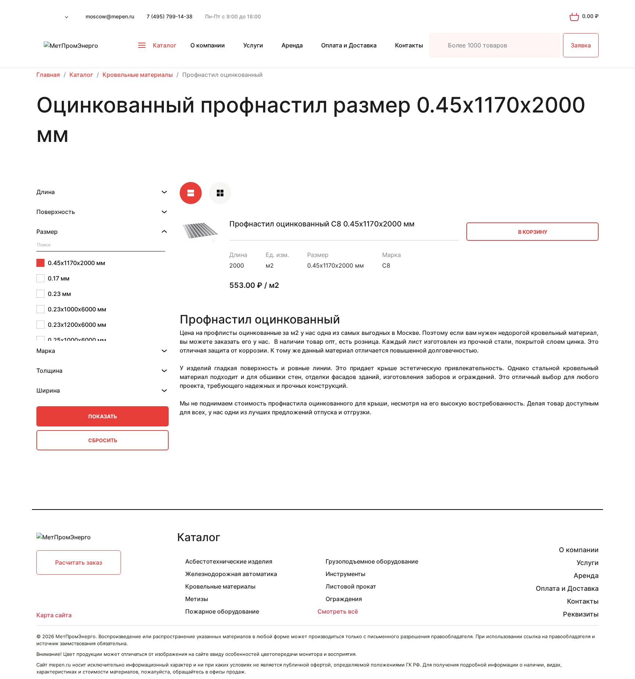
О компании (207, 45)
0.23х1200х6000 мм (77, 324)
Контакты (409, 45)
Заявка (581, 45)
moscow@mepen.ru (110, 16)
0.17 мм (58, 278)
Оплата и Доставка (349, 45)
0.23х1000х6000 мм (77, 309)
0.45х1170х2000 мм (76, 263)
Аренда (292, 45)
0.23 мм (59, 293)
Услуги (253, 45)
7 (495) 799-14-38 (170, 16)
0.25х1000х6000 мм (77, 340)
